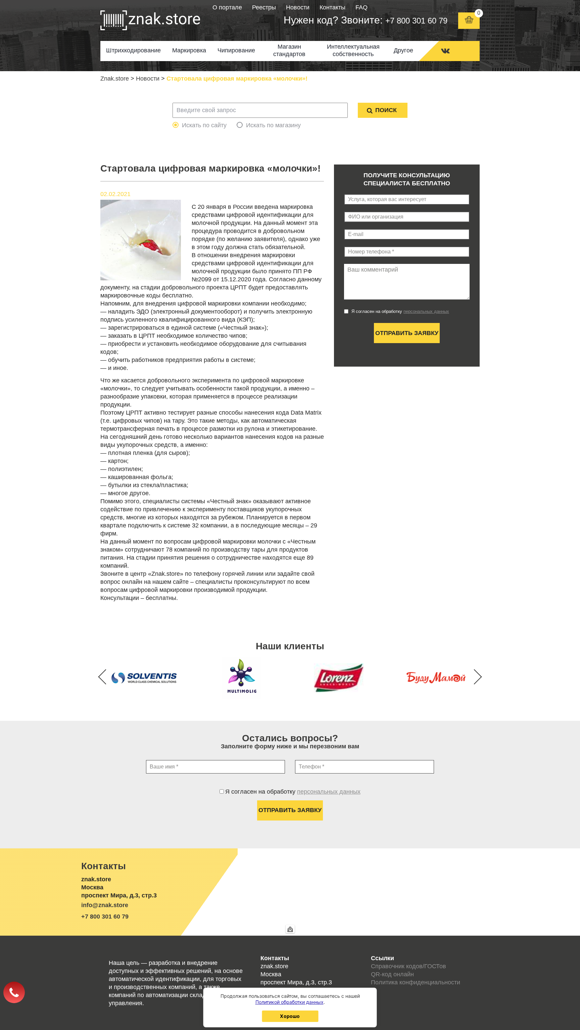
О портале (227, 7)
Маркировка (189, 50)
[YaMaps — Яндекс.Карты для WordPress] (290, 929)
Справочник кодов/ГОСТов (408, 966)
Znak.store (114, 78)
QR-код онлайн (392, 974)
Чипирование (236, 50)
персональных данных (426, 311)
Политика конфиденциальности (415, 982)
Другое (403, 50)
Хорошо (290, 1016)
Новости (297, 7)
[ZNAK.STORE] (150, 20)
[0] (469, 20)
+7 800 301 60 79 (416, 20)
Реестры (264, 7)
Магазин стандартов (289, 50)
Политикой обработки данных (289, 1002)
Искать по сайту (204, 125)
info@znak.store (104, 905)
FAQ (361, 7)
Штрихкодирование (133, 50)
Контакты (332, 7)
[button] (474, 676)
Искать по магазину (273, 125)
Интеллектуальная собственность (353, 50)
